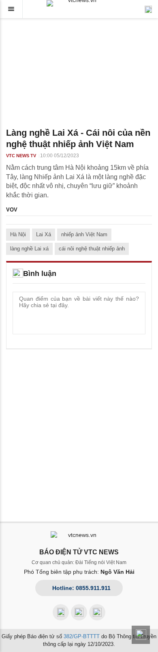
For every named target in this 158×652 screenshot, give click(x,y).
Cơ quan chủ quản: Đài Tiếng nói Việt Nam (79, 562)
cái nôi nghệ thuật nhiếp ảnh (92, 249)
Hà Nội (18, 234)
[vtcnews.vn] (79, 3)
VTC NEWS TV (21, 155)
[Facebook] (61, 612)
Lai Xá (43, 234)
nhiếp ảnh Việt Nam (84, 234)
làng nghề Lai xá (29, 249)
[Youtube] (79, 612)
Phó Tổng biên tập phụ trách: (79, 572)
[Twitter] (97, 612)
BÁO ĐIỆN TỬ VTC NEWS (79, 552)
